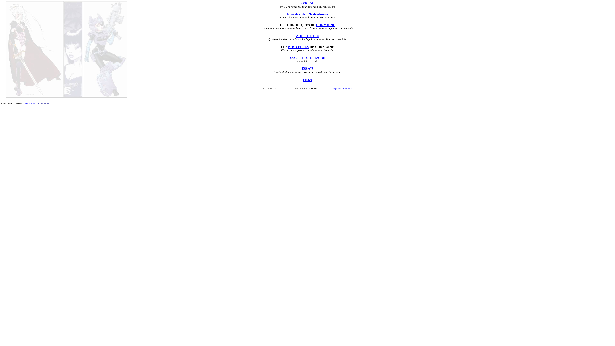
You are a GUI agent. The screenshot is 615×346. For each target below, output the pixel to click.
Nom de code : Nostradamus (307, 14)
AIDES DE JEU (307, 36)
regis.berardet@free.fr (342, 88)
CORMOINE (325, 25)
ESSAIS (307, 68)
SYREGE (307, 3)
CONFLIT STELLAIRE (307, 58)
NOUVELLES (298, 47)
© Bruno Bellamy (30, 103)
